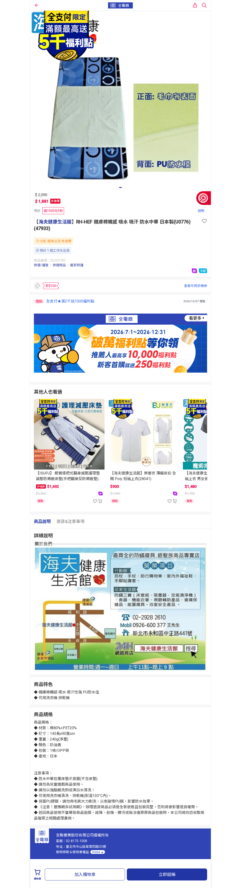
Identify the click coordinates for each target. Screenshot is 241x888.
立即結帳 (167, 874)
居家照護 (76, 265)
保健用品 (59, 265)
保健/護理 (41, 265)
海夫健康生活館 (55, 222)
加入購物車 (85, 874)
